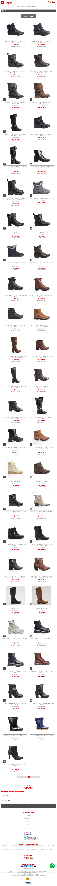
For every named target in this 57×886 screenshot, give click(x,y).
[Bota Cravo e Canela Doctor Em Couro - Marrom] (41, 660)
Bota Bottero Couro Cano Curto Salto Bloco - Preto (15, 418)
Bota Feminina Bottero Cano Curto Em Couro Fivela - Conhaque (41, 448)
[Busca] (48, 2)
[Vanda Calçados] (9, 2)
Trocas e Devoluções (28, 818)
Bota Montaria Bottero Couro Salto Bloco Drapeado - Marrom (15, 357)
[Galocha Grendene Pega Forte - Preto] (15, 724)
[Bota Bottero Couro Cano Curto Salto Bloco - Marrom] (41, 345)
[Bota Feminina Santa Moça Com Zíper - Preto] (15, 660)
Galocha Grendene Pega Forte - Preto (15, 735)
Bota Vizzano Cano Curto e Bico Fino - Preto (15, 765)
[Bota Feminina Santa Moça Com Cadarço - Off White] (15, 627)
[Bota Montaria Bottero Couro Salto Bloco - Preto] (15, 375)
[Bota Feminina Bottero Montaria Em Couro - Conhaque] (41, 595)
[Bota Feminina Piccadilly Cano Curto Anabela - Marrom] (41, 468)
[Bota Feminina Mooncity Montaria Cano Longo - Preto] (15, 155)
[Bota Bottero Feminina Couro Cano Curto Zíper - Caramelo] (41, 314)
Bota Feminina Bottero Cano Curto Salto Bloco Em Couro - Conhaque (41, 577)
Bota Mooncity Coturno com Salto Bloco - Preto (15, 704)
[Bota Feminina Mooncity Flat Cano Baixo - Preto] (41, 219)
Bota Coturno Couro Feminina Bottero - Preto (15, 296)
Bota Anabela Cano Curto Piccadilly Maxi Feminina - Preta (42, 135)
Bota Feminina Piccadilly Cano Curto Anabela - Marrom (41, 480)
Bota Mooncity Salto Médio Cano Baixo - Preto (15, 231)
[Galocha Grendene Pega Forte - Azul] (41, 724)
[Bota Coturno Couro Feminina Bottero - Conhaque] (41, 284)
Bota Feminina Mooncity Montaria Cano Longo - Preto (15, 167)
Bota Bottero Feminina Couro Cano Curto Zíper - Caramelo (41, 326)
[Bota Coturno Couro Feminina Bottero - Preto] (15, 284)
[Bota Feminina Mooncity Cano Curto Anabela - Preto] (15, 500)
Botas (33, 6)
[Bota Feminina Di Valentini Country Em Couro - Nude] (41, 500)
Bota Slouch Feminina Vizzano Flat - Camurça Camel (41, 103)
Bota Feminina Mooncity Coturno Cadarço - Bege (15, 480)
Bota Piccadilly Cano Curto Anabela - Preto (15, 545)
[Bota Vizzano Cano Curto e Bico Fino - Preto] (15, 753)
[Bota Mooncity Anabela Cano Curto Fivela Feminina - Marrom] (41, 60)
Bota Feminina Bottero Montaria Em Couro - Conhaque (41, 607)
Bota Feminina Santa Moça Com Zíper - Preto (15, 672)
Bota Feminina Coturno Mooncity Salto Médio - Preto (15, 448)
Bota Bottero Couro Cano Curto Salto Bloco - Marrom (41, 357)
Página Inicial (11, 6)
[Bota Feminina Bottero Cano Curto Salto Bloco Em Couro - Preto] (15, 564)
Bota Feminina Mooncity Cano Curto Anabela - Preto (15, 512)
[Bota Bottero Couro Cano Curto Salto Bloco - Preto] (15, 406)
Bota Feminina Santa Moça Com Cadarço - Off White (15, 639)
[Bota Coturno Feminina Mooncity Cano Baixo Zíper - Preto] (41, 155)
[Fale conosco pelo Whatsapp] (50, 2)
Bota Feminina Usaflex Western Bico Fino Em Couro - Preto (42, 545)
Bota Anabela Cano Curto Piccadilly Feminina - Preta (41, 42)
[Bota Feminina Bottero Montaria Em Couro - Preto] (15, 595)
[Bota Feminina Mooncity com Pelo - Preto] (15, 251)
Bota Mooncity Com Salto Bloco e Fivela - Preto (42, 704)
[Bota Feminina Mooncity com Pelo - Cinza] (41, 187)
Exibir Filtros (28, 16)
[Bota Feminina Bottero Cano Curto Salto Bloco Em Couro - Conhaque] (41, 564)
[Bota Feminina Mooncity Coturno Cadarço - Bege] (15, 468)
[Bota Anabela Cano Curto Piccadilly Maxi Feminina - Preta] (41, 122)
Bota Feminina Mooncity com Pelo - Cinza (42, 198)
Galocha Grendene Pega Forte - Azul (41, 735)
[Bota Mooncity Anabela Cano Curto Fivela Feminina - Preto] (15, 60)
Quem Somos (28, 814)
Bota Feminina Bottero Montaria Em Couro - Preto (15, 607)
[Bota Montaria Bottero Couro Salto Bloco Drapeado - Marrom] (15, 345)
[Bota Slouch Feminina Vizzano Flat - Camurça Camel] (41, 91)
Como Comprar (28, 820)
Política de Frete (28, 823)
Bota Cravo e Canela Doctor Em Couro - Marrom (41, 672)
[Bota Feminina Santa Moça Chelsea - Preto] (41, 627)
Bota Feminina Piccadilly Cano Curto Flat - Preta (15, 42)
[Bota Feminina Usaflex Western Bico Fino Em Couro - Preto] (41, 533)
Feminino (28, 6)
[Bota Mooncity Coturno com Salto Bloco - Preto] (15, 691)
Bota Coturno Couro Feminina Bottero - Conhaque (42, 296)
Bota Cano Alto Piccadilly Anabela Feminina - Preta (15, 135)
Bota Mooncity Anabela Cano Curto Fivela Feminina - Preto (15, 72)
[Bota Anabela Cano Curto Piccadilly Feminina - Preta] (41, 30)
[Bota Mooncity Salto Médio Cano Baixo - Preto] (15, 219)
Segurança (28, 815)
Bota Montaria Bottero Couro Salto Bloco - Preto (15, 387)
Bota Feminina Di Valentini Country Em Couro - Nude (41, 512)
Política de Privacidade (28, 817)
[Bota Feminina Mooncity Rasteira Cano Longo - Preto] (41, 406)
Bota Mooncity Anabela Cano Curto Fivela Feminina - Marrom (41, 72)
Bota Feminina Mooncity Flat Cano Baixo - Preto (42, 231)
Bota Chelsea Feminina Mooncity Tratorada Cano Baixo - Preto (15, 199)
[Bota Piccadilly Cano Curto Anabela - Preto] (15, 533)
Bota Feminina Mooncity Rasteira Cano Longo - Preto (41, 418)
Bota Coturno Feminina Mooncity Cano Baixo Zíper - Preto (41, 167)
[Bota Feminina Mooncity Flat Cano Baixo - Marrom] (41, 251)
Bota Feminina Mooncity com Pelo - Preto (15, 263)
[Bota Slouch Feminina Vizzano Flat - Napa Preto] (15, 91)
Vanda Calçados (20, 6)
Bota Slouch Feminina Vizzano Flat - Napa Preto (15, 103)
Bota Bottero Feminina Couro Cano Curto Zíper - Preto (15, 326)
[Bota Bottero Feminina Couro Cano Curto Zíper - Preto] (15, 314)
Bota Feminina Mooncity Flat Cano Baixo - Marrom (42, 263)
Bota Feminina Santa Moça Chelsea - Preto (41, 639)
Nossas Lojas (29, 821)
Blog (28, 824)
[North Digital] (28, 878)
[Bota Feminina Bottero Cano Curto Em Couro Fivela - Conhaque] (41, 436)
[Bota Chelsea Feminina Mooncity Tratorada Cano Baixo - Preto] (15, 187)
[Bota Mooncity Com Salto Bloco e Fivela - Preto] (41, 691)
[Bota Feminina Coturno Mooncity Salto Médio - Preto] (15, 436)
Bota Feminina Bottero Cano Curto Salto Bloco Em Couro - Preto (15, 577)
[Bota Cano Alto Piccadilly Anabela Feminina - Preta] (15, 122)
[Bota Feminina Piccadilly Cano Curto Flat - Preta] (15, 30)
